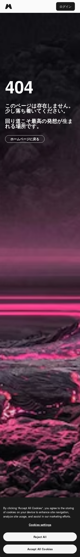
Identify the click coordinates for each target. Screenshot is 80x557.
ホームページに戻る (24, 139)
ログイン (65, 6)
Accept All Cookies (40, 549)
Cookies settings (40, 525)
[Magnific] (8, 6)
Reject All (39, 537)
